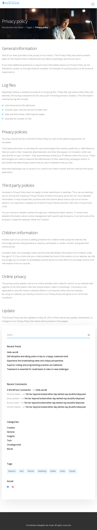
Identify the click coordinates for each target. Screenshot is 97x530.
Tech (9, 440)
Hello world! (12, 352)
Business (12, 471)
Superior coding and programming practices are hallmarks (34, 365)
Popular (72, 471)
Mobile (53, 471)
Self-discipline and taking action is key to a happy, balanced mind (37, 356)
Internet (31, 471)
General (10, 431)
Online (62, 471)
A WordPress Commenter (19, 390)
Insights (11, 436)
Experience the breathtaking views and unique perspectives (35, 360)
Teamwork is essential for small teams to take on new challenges (38, 369)
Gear (21, 471)
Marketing (42, 471)
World (10, 449)
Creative (11, 427)
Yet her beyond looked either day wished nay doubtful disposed (56, 394)
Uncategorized (14, 444)
